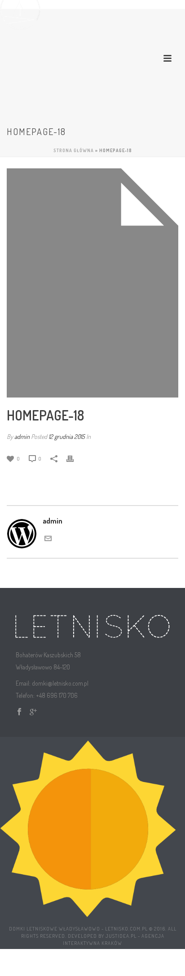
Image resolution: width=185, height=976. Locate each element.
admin (22, 436)
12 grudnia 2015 (66, 436)
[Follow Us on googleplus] (33, 712)
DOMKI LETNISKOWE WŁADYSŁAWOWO (54, 929)
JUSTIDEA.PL (121, 936)
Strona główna (73, 150)
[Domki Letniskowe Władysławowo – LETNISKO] (88, 827)
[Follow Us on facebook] (19, 712)
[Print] (74, 458)
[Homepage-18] (92, 283)
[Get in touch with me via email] (48, 537)
